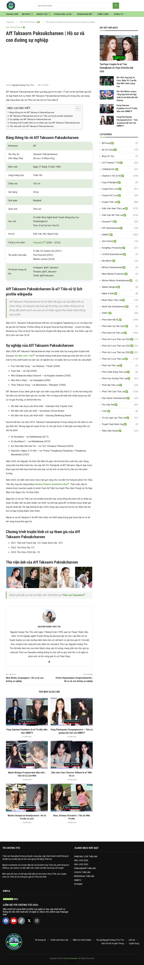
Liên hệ (132, 940)
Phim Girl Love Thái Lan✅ (120, 359)
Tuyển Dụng (134, 943)
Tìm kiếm (116, 6)
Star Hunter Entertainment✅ (120, 398)
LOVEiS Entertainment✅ (120, 254)
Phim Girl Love (62, 14)
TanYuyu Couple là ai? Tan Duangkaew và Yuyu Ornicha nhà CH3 (116, 68)
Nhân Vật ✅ (43, 14)
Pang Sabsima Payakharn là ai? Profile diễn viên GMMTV (127, 108)
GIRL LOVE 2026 (81, 860)
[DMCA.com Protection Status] (10, 899)
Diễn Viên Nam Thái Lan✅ (120, 208)
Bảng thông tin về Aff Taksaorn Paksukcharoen (32, 112)
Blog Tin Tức (120, 156)
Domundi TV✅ (120, 221)
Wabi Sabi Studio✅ (120, 430)
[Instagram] (36, 920)
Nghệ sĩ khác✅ (120, 293)
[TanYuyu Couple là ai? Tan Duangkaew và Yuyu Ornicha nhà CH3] (119, 48)
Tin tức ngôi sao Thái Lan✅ (120, 417)
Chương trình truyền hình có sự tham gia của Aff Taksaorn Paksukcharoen (45, 123)
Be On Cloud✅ (120, 149)
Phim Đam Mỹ (84, 14)
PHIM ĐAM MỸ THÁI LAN (85, 868)
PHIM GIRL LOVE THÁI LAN (85, 856)
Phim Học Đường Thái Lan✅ (120, 378)
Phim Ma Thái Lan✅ (120, 385)
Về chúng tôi (40, 940)
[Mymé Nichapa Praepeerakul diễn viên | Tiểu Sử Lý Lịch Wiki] (27, 755)
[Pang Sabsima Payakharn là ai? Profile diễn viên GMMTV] (27, 712)
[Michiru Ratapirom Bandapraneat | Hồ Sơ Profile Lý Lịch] (27, 798)
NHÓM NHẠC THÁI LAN (84, 876)
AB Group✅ (120, 143)
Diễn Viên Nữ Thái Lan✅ (30, 22)
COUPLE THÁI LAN (82, 872)
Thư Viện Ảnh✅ (120, 404)
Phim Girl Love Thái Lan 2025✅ (120, 345)
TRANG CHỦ (12, 14)
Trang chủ (10, 22)
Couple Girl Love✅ (120, 195)
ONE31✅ (120, 313)
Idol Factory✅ (120, 241)
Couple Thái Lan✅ (120, 202)
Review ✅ (27, 14)
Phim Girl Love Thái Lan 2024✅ (120, 339)
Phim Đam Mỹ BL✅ (120, 319)
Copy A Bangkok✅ (120, 182)
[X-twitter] (29, 920)
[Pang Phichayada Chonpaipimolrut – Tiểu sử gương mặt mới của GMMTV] (72, 712)
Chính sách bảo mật (59, 940)
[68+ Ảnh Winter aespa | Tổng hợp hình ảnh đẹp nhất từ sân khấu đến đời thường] (107, 94)
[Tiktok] (21, 920)
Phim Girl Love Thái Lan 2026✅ (120, 352)
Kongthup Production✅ (120, 247)
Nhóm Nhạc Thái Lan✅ (120, 300)
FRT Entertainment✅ (120, 228)
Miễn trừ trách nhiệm (82, 940)
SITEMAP (78, 884)
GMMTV (77, 880)
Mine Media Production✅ (120, 274)
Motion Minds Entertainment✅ (120, 280)
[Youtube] (13, 920)
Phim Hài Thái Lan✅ (120, 365)
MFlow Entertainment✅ (120, 267)
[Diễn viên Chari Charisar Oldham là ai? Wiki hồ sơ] (72, 755)
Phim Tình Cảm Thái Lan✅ (120, 391)
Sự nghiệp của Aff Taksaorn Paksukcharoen (30, 119)
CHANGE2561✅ (120, 169)
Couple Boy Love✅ (120, 189)
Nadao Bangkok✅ (120, 287)
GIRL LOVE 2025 (81, 864)
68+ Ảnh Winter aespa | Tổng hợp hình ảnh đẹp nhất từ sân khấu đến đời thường (127, 96)
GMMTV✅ (120, 234)
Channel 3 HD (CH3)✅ (120, 175)
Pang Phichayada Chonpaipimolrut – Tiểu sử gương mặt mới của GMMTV (127, 121)
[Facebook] (5, 920)
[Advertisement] (49, 63)
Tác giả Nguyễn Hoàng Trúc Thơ (110, 940)
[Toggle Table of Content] (76, 108)
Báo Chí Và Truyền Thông (113, 943)
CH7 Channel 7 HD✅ (120, 162)
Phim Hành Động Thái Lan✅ (120, 372)
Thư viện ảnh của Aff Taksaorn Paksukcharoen (32, 126)
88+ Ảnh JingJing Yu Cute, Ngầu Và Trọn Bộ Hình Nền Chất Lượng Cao (126, 82)
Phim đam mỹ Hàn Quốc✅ (120, 326)
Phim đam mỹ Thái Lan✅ (120, 332)
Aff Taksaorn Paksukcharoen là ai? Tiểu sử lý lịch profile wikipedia (41, 116)
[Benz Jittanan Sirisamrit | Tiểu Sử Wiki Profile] (72, 798)
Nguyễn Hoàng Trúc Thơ (23, 85)
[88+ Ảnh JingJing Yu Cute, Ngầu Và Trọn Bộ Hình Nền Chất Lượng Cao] (107, 81)
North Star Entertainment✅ (120, 306)
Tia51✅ (120, 411)
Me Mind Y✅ (120, 260)
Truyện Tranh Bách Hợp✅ (120, 424)
